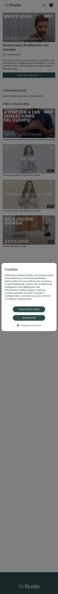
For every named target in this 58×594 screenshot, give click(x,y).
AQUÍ (26, 287)
